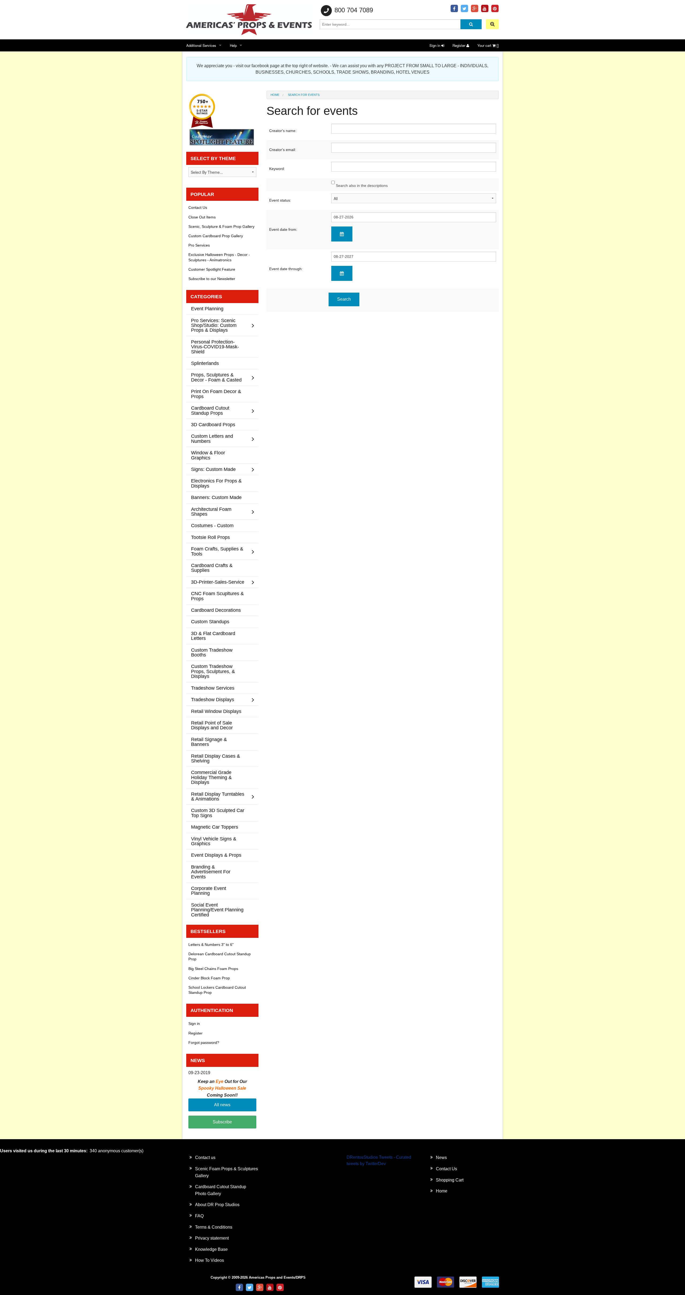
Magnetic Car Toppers (214, 827)
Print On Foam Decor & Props (216, 393)
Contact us (205, 1157)
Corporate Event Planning (208, 890)
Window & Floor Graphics (208, 455)
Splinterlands (205, 363)
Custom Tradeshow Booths (212, 652)
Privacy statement (212, 1238)
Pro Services (199, 245)
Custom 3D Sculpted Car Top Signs (217, 812)
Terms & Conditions (213, 1227)
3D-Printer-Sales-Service (217, 582)
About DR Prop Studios (217, 1204)
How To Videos (209, 1260)
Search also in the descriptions (361, 185)
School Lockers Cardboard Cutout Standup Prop (217, 990)
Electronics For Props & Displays (216, 483)
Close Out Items (202, 217)
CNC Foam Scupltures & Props (217, 596)
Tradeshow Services (212, 688)
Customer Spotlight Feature (211, 269)
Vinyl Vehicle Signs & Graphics (213, 841)
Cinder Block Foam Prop (209, 978)
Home (275, 94)
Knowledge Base (211, 1249)
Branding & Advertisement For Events (210, 871)
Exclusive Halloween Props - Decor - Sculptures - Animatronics (219, 257)
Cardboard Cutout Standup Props (210, 410)
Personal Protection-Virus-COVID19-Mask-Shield (215, 346)
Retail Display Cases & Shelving (215, 758)
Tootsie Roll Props (210, 537)
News (441, 1157)
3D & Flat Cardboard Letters (213, 635)
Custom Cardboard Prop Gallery (215, 236)
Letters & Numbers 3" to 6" (211, 944)
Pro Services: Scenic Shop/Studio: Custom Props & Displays (214, 325)
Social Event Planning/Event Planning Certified (217, 910)
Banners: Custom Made (216, 497)
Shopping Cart (449, 1180)
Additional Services (201, 45)
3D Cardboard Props (213, 424)
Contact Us (197, 207)
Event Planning (207, 308)
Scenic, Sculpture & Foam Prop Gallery (221, 226)
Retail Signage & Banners (209, 742)
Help (233, 45)
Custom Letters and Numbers (212, 438)
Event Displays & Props (216, 855)
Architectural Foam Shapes (211, 511)
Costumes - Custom (212, 525)
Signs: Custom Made (213, 469)
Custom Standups (210, 621)
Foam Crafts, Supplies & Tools (217, 551)
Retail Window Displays (216, 711)
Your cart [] (488, 45)
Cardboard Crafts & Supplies (212, 567)
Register (459, 45)
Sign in (435, 45)
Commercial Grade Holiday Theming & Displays (211, 777)
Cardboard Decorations (216, 610)
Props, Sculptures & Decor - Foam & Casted (216, 377)
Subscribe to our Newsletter (211, 279)
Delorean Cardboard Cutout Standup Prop (219, 956)
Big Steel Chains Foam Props (213, 968)
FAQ (199, 1216)
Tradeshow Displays (212, 699)
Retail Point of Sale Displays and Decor (212, 725)
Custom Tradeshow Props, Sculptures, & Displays (213, 671)
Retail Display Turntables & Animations (217, 796)
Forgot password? (203, 1042)
